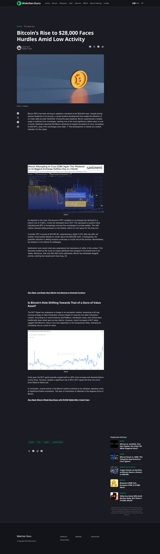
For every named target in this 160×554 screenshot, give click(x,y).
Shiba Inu (123, 493)
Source (66, 214)
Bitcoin (19, 26)
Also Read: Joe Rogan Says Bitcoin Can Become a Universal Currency (56, 293)
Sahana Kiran (26, 47)
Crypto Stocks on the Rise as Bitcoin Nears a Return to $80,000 (131, 472)
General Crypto (125, 467)
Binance (122, 480)
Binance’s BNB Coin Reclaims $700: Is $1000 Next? (130, 485)
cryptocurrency (57, 442)
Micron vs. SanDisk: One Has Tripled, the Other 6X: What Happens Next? (131, 446)
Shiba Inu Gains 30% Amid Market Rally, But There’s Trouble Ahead (131, 498)
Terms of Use (95, 536)
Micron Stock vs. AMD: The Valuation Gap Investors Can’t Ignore (131, 459)
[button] (135, 3)
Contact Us (63, 536)
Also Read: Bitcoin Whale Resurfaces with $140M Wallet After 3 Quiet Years (59, 400)
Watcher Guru (24, 536)
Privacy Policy (64, 540)
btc (39, 442)
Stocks (122, 441)
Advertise (78, 536)
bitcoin (31, 442)
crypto (46, 442)
